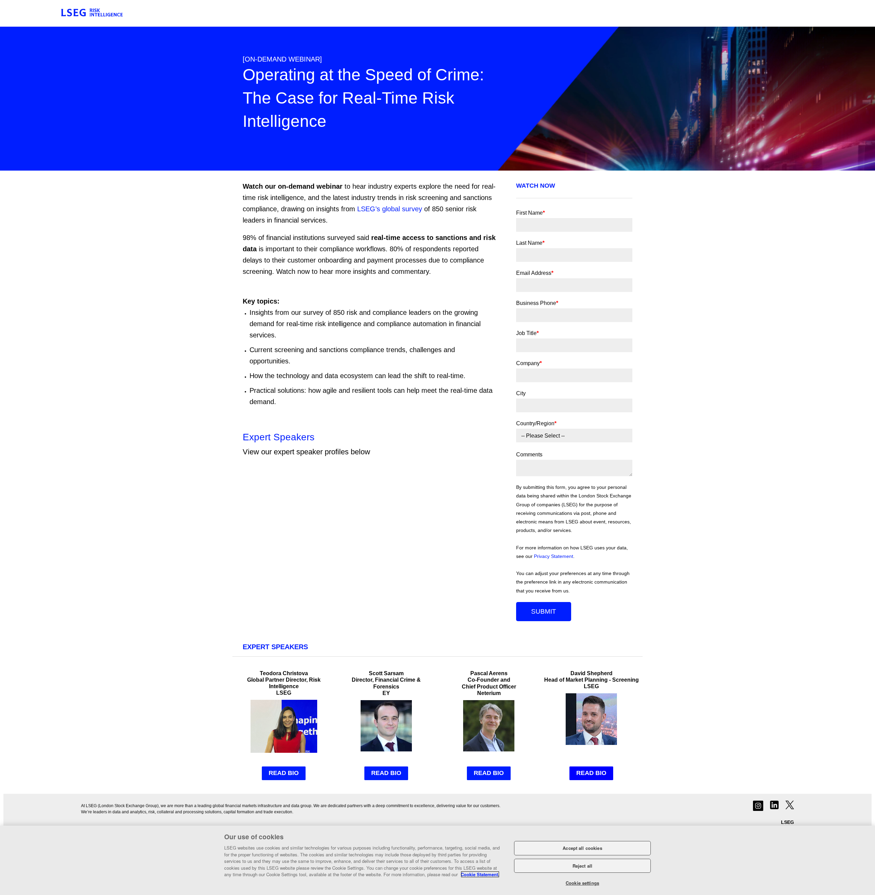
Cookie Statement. (480, 874)
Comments (529, 454)
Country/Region (536, 423)
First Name (530, 213)
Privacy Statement (553, 556)
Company (529, 363)
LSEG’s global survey (389, 209)
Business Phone (537, 303)
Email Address (534, 273)
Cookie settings (582, 883)
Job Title (527, 333)
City (521, 393)
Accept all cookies (582, 848)
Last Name (530, 243)
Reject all (582, 866)
